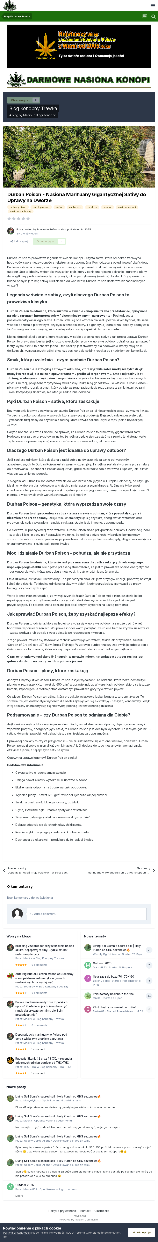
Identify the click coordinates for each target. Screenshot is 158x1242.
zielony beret (101, 980)
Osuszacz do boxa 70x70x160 (113, 976)
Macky (27, 115)
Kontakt (85, 1210)
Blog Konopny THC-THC (55, 1066)
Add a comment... (45, 914)
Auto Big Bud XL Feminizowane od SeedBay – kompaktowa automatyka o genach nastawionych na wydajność (44, 978)
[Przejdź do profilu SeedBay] (10, 975)
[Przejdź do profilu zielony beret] (87, 978)
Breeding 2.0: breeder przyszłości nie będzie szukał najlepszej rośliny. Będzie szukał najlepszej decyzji (44, 950)
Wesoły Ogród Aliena (106, 954)
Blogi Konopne (46, 115)
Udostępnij (20, 241)
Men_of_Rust (31, 1100)
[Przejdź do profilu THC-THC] (10, 1060)
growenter (104, 315)
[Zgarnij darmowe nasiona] (79, 79)
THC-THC (29, 1066)
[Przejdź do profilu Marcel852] (87, 965)
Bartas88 (99, 1011)
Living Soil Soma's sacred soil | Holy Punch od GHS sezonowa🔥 (58, 1096)
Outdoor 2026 (102, 963)
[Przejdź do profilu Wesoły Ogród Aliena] (87, 947)
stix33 (97, 998)
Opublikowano (61, 1100)
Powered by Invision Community (79, 1219)
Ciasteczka (101, 1210)
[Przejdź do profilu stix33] (87, 995)
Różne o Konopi (60, 229)
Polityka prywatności (63, 1210)
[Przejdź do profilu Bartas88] (87, 1009)
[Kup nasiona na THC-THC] (79, 46)
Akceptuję (143, 1232)
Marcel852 (100, 967)
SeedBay (29, 986)
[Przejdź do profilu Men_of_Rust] (10, 1098)
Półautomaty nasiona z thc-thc (113, 994)
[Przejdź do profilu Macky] (10, 230)
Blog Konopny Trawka (33, 108)
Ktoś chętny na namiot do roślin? (114, 1007)
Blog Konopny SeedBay (53, 986)
